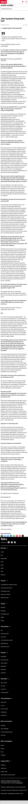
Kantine (2, 748)
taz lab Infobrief (4, 692)
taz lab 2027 (4, 715)
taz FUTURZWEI (4, 728)
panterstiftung (4, 643)
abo (2, 630)
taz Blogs (3, 725)
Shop (2, 752)
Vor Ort (2, 705)
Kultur (2, 561)
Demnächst (3, 702)
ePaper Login (4, 771)
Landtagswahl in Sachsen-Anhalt (9, 584)
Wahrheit (3, 574)
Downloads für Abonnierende (8, 774)
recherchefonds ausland (7, 640)
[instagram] (15, 543)
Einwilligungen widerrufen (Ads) (15, 793)
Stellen (2, 617)
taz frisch (3, 686)
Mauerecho (3, 666)
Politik (2, 552)
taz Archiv (3, 735)
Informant (9, 790)
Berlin (2, 568)
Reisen (2, 745)
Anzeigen (3, 755)
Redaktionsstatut (10, 787)
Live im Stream (4, 708)
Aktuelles (3, 607)
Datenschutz (15, 790)
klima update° (4, 663)
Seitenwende (4, 793)
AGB (25, 790)
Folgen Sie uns (4, 542)
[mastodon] (9, 543)
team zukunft (4, 682)
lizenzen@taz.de (20, 783)
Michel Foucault (5, 597)
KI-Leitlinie (3, 790)
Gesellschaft (4, 558)
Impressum (21, 790)
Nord (2, 571)
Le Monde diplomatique (6, 732)
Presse (2, 620)
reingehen (3, 672)
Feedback (3, 765)
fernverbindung (4, 659)
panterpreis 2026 (5, 646)
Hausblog (3, 610)
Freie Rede (3, 669)
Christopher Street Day (6, 588)
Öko (2, 555)
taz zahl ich (3, 637)
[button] (26, 2)
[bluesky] (12, 543)
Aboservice (3, 768)
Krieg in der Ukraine (5, 594)
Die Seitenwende (5, 614)
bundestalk (3, 656)
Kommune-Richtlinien (20, 787)
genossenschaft (5, 633)
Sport (2, 565)
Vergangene (4, 712)
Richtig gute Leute (5, 591)
